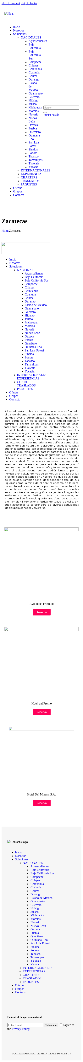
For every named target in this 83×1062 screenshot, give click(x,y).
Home (5, 230)
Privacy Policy (20, 1029)
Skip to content (11, 3)
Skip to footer (29, 3)
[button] (42, 612)
